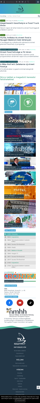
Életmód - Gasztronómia (9, 49)
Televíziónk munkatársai (20, 366)
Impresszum (20, 353)
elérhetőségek (10, 285)
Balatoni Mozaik (16, 250)
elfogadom (20, 401)
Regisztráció (10, 2)
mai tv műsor (10, 230)
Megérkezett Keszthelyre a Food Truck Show (19, 24)
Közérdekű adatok (20, 350)
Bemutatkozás (19, 363)
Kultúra (20, 383)
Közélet (19, 373)
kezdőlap (3, 16)
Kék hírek (20, 381)
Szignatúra (15, 237)
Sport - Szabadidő (19, 378)
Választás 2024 (20, 391)
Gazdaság (20, 375)
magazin (8, 112)
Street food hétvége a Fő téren (15, 52)
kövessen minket (11, 296)
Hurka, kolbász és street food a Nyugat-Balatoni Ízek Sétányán (15, 39)
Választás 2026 (20, 394)
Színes (3, 20)
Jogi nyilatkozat (20, 356)
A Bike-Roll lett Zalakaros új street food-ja (17, 65)
